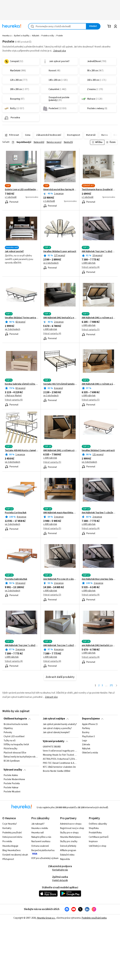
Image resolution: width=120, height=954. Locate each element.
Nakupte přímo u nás (41, 837)
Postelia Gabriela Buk (16, 579)
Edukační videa (67, 854)
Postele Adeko (11, 775)
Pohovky (8, 732)
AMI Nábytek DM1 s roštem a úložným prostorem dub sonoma (60, 450)
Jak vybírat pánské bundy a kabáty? (60, 724)
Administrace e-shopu (70, 824)
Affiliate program (68, 850)
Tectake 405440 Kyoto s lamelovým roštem (21, 450)
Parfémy (86, 728)
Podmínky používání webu (94, 918)
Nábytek (35, 35)
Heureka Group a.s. (46, 918)
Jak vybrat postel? (14, 251)
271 (111, 685)
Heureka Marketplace (70, 837)
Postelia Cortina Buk (15, 512)
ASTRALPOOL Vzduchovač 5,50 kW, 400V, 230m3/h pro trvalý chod (60, 759)
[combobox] (57, 26)
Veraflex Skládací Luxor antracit (59, 251)
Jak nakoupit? (38, 824)
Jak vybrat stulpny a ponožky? (57, 728)
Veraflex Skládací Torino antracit (21, 317)
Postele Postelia (12, 783)
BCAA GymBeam (12, 761)
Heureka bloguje (10, 846)
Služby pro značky (68, 841)
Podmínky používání (12, 832)
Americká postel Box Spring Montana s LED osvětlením (60, 189)
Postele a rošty (47, 35)
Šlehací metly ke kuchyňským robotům (21, 756)
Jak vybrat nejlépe (54, 719)
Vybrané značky (13, 770)
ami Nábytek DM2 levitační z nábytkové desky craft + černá (98, 645)
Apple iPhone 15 (90, 724)
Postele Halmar (11, 787)
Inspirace (93, 841)
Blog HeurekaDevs (11, 850)
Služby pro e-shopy (69, 832)
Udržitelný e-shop (97, 846)
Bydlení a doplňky (21, 35)
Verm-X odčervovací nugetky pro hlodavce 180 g (60, 750)
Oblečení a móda (90, 752)
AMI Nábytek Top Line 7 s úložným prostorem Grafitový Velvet (98, 251)
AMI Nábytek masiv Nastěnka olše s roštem (60, 512)
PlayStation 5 (88, 736)
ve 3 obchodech (51, 395)
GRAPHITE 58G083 (52, 746)
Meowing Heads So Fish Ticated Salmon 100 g (60, 755)
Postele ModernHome (14, 779)
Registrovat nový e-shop (72, 828)
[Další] (116, 685)
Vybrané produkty (53, 741)
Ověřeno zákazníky (98, 824)
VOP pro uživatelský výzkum (44, 858)
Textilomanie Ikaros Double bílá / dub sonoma (98, 189)
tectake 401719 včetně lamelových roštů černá (60, 384)
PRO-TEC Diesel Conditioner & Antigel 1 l (60, 763)
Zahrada (86, 744)
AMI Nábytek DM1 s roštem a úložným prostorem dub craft (98, 384)
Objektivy (8, 728)
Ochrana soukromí (40, 846)
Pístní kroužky (10, 748)
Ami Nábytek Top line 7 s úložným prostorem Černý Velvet (98, 512)
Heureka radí (37, 832)
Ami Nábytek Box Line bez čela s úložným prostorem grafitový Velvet (98, 579)
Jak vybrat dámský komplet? (56, 732)
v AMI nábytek (88, 263)
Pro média (7, 841)
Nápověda (65, 859)
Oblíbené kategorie (15, 719)
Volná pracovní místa (12, 837)
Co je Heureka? (9, 824)
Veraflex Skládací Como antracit (98, 450)
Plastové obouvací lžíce (15, 752)
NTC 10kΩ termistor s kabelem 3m (59, 767)
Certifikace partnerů (98, 837)
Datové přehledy (68, 846)
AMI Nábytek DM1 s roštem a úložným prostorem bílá (98, 317)
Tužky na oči (9, 740)
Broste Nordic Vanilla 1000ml (56, 771)
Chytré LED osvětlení (14, 736)
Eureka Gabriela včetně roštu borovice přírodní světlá (21, 384)
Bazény (85, 732)
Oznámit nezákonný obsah (15, 854)
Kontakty (6, 828)
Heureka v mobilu (39, 828)
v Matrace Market (13, 395)
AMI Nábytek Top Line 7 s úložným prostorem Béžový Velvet (21, 645)
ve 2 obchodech (51, 263)
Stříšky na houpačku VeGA (16, 744)
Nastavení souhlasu (40, 841)
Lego (84, 740)
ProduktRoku (95, 832)
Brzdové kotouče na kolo (16, 724)
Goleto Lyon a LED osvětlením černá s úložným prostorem (21, 189)
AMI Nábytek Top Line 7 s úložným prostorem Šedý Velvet (60, 645)
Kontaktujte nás (60, 870)
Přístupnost (8, 859)
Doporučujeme (91, 719)
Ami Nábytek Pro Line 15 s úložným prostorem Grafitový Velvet (60, 579)
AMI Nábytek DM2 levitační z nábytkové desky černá (60, 317)
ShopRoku (94, 828)
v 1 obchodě (11, 197)
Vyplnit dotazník (60, 880)
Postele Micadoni (12, 791)
